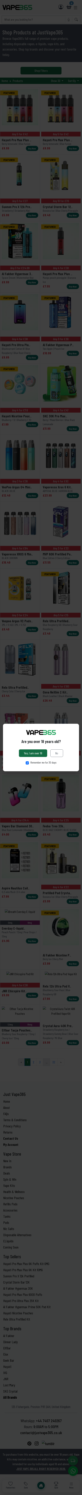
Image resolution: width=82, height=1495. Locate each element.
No (56, 753)
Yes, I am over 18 (33, 753)
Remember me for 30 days (43, 762)
